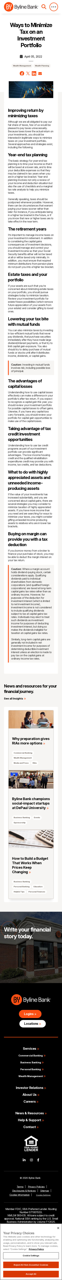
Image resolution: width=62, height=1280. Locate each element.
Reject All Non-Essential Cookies (31, 1265)
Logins (29, 1014)
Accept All (31, 1274)
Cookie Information (20, 1194)
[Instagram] (31, 1160)
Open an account (21, 969)
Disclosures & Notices (24, 1190)
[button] (22, 73)
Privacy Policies (36, 1186)
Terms (20, 1186)
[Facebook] (38, 1160)
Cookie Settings (43, 1195)
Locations (31, 1024)
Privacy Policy (36, 1249)
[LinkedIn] (24, 1160)
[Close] (58, 1228)
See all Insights (13, 698)
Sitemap (44, 1190)
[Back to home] (21, 7)
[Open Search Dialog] (43, 7)
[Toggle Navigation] (53, 7)
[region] (31, 1252)
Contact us (16, 959)
